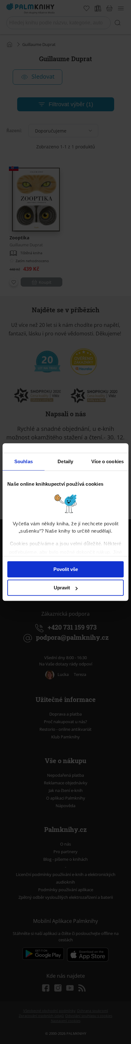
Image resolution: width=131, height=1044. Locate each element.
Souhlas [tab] (23, 461)
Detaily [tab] (65, 461)
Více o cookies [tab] (107, 461)
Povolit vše (65, 569)
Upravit (62, 587)
